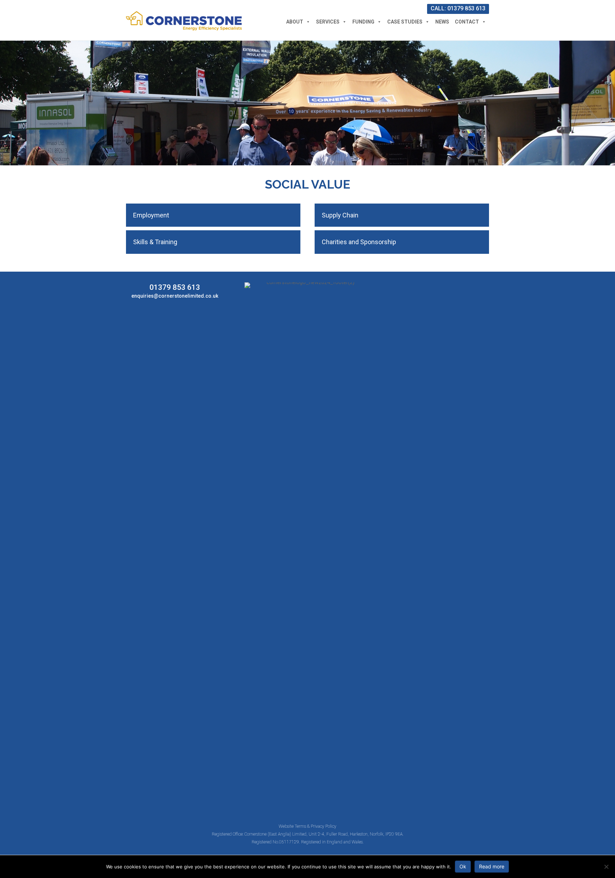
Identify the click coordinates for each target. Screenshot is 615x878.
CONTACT (467, 22)
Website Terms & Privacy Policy (307, 826)
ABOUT (294, 22)
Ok (462, 866)
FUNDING (363, 22)
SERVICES (328, 22)
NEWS (442, 22)
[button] (213, 215)
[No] (606, 866)
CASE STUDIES (404, 22)
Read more (491, 866)
